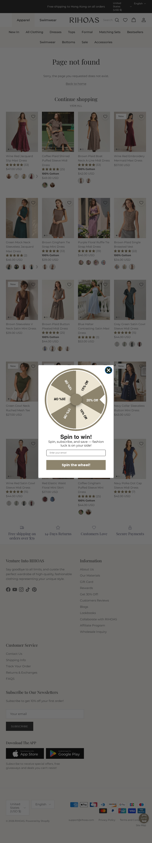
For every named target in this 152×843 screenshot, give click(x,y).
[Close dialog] (108, 370)
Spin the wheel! (76, 464)
